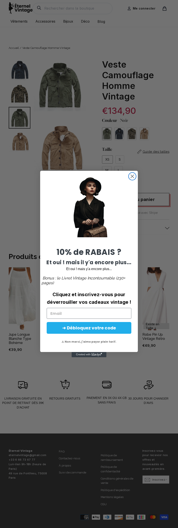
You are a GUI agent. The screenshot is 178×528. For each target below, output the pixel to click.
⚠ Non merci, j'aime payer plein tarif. (89, 342)
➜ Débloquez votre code (89, 328)
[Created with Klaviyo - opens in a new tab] (89, 354)
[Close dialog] (132, 176)
